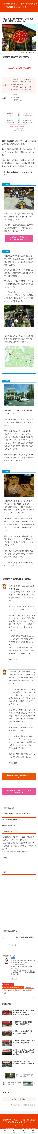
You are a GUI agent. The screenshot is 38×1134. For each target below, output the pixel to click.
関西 (5, 990)
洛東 (5, 993)
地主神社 (11, 990)
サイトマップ (19, 1125)
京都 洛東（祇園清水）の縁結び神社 (14, 987)
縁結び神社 (30, 987)
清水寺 (19, 990)
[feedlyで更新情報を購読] (12, 978)
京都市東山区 (28, 990)
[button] (34, 595)
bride (13, 958)
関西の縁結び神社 (9, 984)
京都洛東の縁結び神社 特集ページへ (19, 776)
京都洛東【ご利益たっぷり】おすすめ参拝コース (19, 238)
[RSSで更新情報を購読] (15, 978)
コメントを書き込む (19, 1099)
